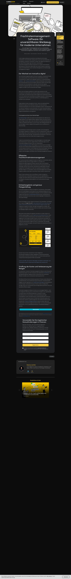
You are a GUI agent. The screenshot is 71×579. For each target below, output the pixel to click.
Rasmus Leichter (27, 53)
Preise (24, 3)
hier (14, 577)
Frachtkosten (46, 272)
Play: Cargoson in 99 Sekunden (60, 63)
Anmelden (62, 2)
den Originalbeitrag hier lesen (47, 313)
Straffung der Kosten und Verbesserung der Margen (59, 51)
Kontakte (29, 3)
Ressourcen (31, 1)
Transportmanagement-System (25, 144)
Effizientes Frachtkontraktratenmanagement (60, 42)
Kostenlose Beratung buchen (53, 2)
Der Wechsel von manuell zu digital (60, 37)
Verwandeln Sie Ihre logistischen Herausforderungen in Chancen (60, 56)
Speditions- (21, 81)
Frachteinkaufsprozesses (34, 194)
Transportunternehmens (31, 81)
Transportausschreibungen (38, 282)
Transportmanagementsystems (31, 301)
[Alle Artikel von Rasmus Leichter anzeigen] (21, 368)
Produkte (52, 356)
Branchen (24, 1)
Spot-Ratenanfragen (23, 117)
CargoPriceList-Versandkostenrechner (40, 215)
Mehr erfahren (49, 576)
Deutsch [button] (43, 2)
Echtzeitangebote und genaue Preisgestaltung (60, 46)
